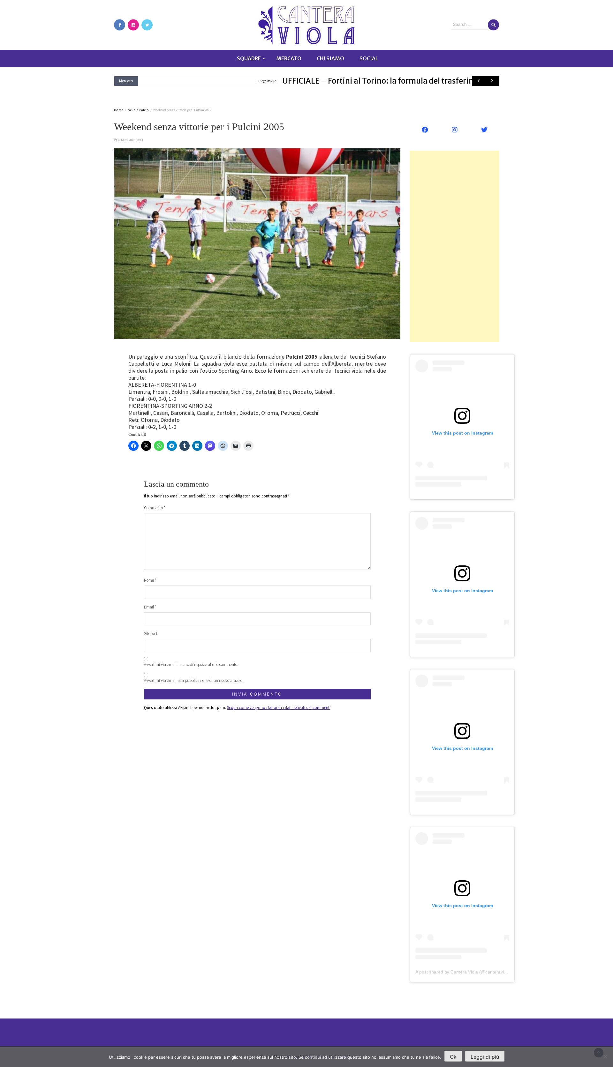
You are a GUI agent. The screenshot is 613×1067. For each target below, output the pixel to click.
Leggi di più (485, 1057)
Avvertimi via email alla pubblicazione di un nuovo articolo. (193, 680)
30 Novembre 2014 (130, 140)
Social (368, 58)
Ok (453, 1057)
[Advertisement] (454, 246)
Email (150, 607)
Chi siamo (330, 58)
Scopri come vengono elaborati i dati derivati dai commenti (278, 707)
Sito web (151, 633)
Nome (150, 580)
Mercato (288, 58)
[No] (605, 1056)
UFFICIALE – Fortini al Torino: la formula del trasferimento (271, 81)
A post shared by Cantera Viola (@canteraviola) (463, 971)
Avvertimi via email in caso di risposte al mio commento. (191, 664)
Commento (154, 508)
